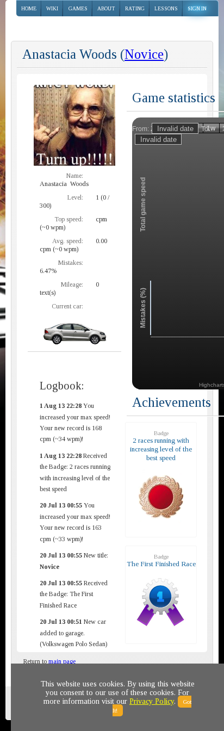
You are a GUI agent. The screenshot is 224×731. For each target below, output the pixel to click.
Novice (144, 54)
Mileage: (72, 284)
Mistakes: (70, 263)
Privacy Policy (151, 701)
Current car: (67, 306)
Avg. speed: (67, 241)
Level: (75, 197)
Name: (74, 175)
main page (62, 661)
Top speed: (68, 219)
